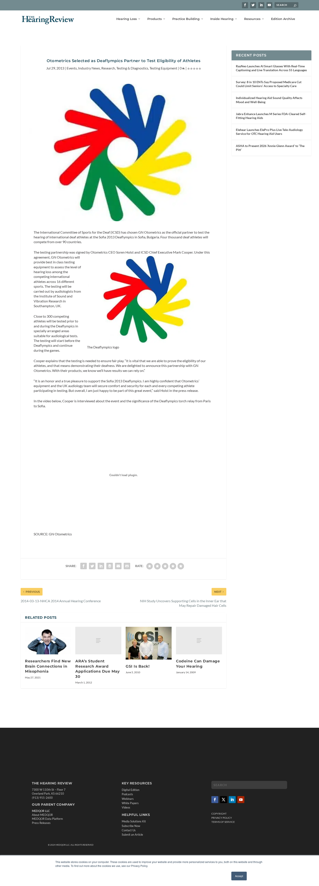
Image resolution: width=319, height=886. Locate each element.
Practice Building (186, 19)
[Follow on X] (223, 799)
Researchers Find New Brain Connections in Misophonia (48, 666)
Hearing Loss (126, 19)
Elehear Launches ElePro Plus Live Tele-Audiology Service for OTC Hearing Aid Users (269, 131)
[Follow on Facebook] (214, 799)
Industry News (89, 68)
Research (108, 68)
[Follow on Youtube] (240, 799)
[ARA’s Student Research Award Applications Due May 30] (98, 640)
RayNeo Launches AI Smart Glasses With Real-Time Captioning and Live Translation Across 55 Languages (271, 68)
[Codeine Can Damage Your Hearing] (199, 640)
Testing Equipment (163, 68)
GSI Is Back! (138, 666)
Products (154, 19)
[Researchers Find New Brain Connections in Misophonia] (48, 640)
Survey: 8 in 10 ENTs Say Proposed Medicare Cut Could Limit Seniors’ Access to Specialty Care (268, 84)
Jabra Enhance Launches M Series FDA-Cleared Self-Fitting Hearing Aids (271, 116)
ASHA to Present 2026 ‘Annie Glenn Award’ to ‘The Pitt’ (270, 148)
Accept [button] (239, 876)
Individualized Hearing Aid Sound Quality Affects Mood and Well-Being (269, 100)
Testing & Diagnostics (132, 68)
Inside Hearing (221, 19)
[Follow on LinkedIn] (232, 799)
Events (72, 68)
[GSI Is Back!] (149, 643)
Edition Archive (283, 19)
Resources (252, 19)
